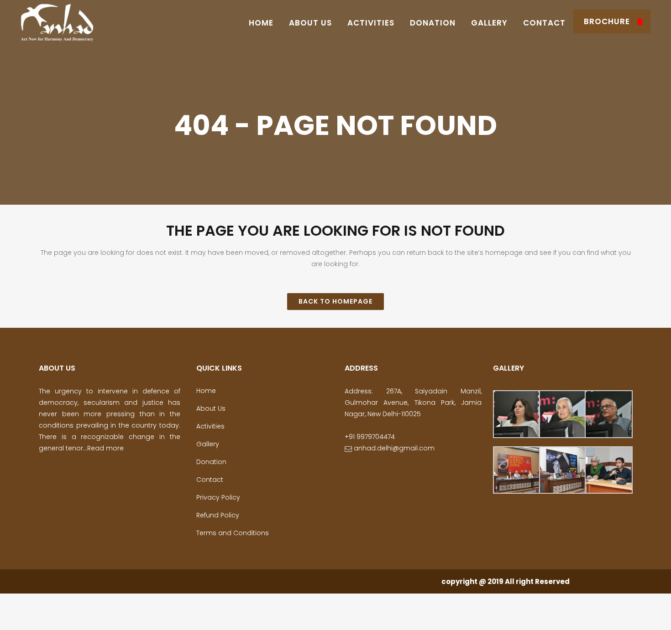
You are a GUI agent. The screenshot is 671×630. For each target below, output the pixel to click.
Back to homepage (335, 301)
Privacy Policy (218, 497)
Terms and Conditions (232, 532)
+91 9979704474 (370, 436)
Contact (209, 479)
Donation (211, 461)
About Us (210, 408)
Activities (210, 426)
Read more (105, 448)
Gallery (207, 444)
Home (206, 390)
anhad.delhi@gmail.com (393, 448)
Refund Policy (217, 515)
